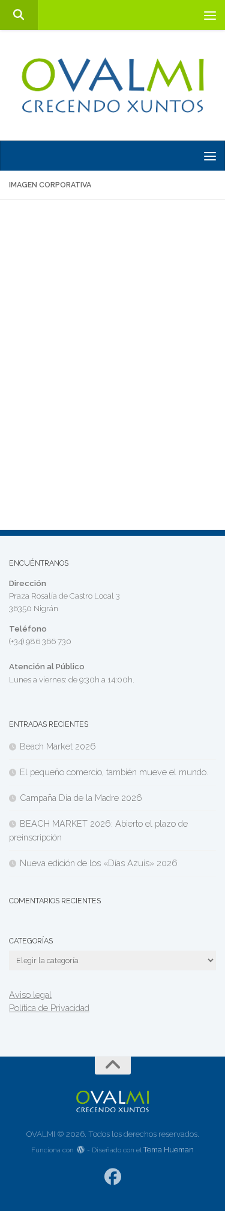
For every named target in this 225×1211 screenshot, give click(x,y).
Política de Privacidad (49, 1008)
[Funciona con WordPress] (80, 1150)
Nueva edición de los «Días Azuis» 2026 (99, 863)
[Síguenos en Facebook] (112, 1176)
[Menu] (210, 15)
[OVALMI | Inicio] (112, 85)
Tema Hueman (168, 1149)
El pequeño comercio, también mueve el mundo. (114, 772)
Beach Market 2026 (58, 746)
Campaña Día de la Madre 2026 (81, 798)
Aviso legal (30, 995)
